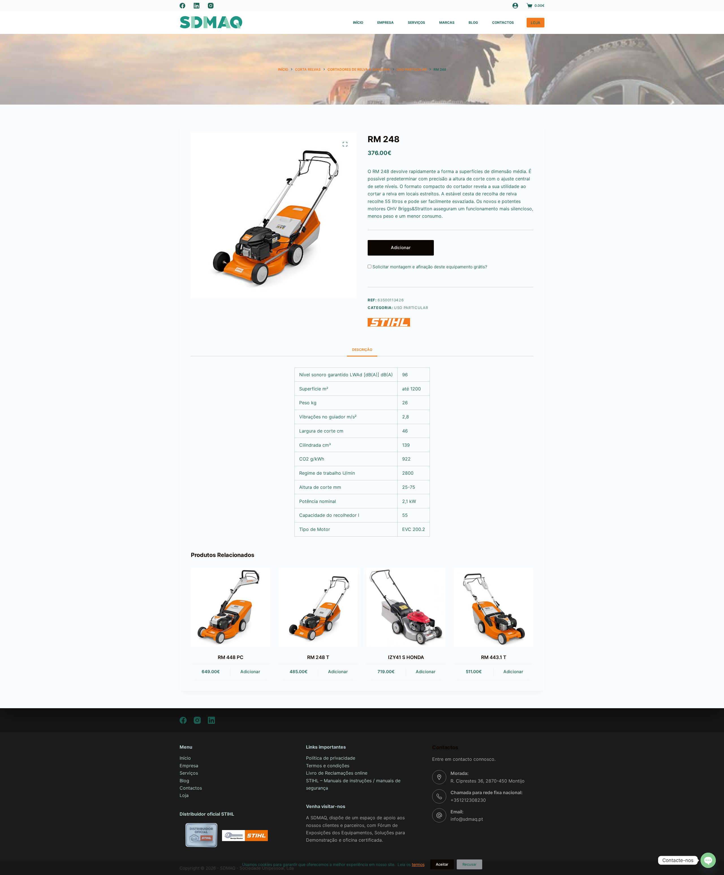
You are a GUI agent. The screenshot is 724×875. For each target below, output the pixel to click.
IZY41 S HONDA (406, 657)
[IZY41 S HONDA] (405, 607)
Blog (473, 22)
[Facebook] (182, 5)
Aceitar (442, 864)
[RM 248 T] (318, 607)
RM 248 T (318, 657)
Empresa (385, 22)
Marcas (446, 22)
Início (358, 22)
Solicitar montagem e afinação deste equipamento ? (429, 266)
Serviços (416, 22)
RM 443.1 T (493, 657)
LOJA (535, 22)
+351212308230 (468, 800)
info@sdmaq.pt (467, 819)
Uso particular (411, 307)
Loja (184, 795)
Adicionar (401, 247)
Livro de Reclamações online (336, 773)
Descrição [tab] (362, 349)
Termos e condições (327, 765)
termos (418, 864)
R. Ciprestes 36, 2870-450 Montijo (488, 781)
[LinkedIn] (196, 5)
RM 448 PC (231, 657)
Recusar (469, 864)
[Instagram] (211, 5)
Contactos (503, 22)
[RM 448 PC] (230, 607)
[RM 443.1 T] (493, 607)
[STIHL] (389, 322)
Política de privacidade (330, 758)
